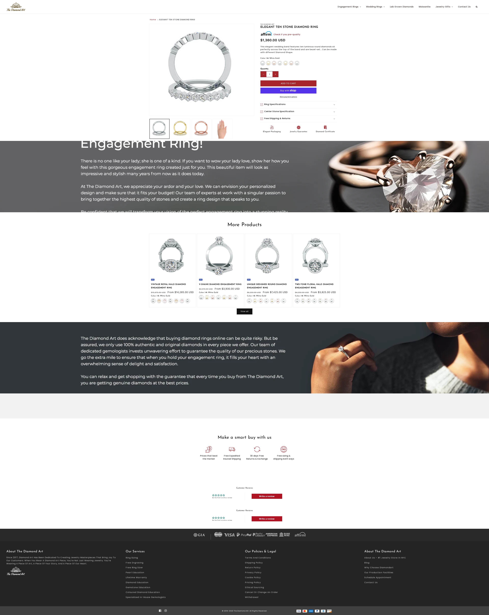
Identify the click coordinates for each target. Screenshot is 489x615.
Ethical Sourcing (254, 587)
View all (245, 311)
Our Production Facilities (378, 572)
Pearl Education (135, 572)
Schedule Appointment (377, 577)
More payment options (288, 97)
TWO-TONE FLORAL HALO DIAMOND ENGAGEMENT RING (314, 286)
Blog (366, 562)
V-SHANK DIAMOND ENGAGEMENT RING (220, 284)
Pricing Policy (253, 582)
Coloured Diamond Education (143, 592)
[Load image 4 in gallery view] (222, 129)
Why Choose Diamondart (379, 567)
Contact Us (371, 582)
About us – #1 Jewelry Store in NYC (385, 557)
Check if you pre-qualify (287, 34)
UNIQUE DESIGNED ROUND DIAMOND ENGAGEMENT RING (267, 286)
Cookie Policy (253, 577)
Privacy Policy (253, 572)
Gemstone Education (138, 587)
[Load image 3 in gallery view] (201, 129)
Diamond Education (137, 582)
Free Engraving (134, 562)
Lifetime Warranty (136, 577)
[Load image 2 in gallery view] (180, 129)
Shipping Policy (254, 562)
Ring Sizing (132, 557)
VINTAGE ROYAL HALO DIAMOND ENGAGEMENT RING (168, 286)
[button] (298, 104)
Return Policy (253, 567)
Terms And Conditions (258, 557)
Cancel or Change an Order (261, 592)
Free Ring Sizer (134, 567)
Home (153, 19)
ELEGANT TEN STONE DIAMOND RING (177, 19)
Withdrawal (251, 597)
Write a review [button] (267, 496)
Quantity (264, 69)
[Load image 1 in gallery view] (159, 129)
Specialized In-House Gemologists (146, 597)
